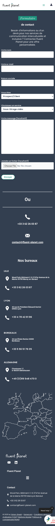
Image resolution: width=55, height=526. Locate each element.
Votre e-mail (7, 64)
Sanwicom (28, 514)
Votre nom (6, 50)
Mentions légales (24, 517)
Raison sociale (8, 78)
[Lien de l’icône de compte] (51, 5)
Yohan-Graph (16, 514)
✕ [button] (52, 508)
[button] (27, 478)
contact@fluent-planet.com (27, 242)
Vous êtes (6, 92)
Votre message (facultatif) (14, 118)
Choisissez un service (11, 105)
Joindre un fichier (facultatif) (15, 161)
